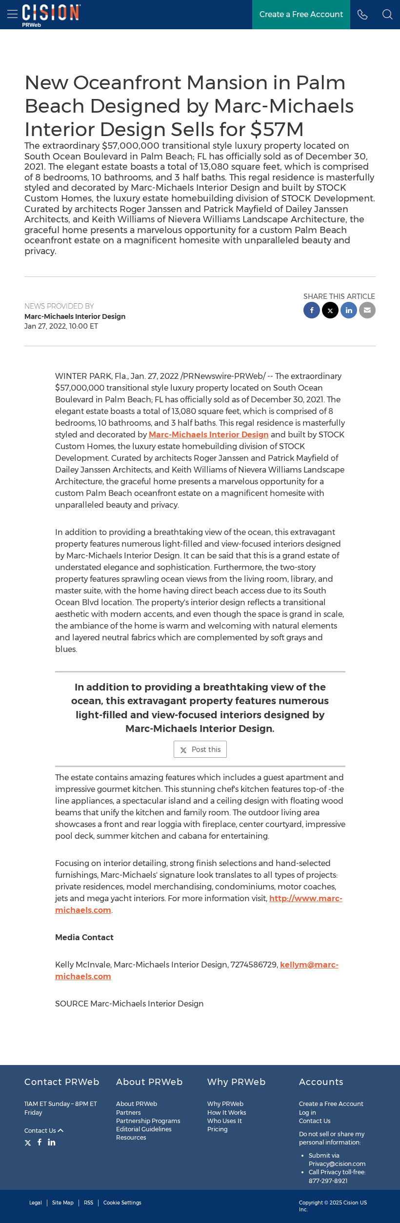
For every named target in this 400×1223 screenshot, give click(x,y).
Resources (131, 1137)
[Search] (387, 14)
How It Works (226, 1112)
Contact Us (41, 1130)
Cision (351, 1203)
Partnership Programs (148, 1120)
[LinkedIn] (51, 1142)
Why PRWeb (225, 1103)
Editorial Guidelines (144, 1129)
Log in (307, 1112)
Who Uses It (224, 1120)
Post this (206, 749)
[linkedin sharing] (348, 311)
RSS (88, 1203)
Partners (128, 1112)
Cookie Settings (122, 1203)
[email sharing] (367, 311)
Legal (35, 1203)
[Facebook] (39, 1142)
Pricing (217, 1129)
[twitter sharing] (330, 311)
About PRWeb (136, 1103)
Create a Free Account (301, 14)
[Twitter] (29, 1142)
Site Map (63, 1203)
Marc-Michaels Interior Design (209, 434)
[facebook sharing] (311, 311)
